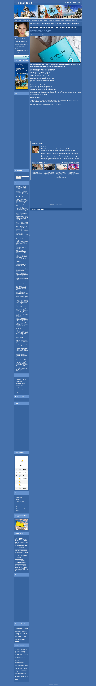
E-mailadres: (29, 83)
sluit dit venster (29, 89)
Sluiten (72, 70)
